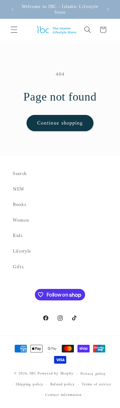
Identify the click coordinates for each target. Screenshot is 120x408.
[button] (14, 29)
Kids (18, 235)
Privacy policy (93, 373)
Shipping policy (30, 384)
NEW (19, 189)
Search (20, 174)
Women (21, 220)
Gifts (18, 267)
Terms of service (96, 384)
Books (19, 204)
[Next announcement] (108, 9)
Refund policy (62, 384)
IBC (32, 373)
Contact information (63, 394)
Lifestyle (22, 251)
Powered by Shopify (55, 373)
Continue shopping (60, 123)
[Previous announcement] (12, 9)
